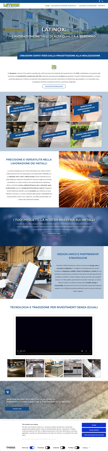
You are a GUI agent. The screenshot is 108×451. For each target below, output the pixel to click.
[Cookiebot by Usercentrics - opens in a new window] (11, 447)
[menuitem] (47, 5)
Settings (85, 447)
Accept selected (94, 430)
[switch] (47, 447)
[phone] (102, 1)
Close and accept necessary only (94, 435)
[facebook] (99, 1)
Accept (94, 425)
